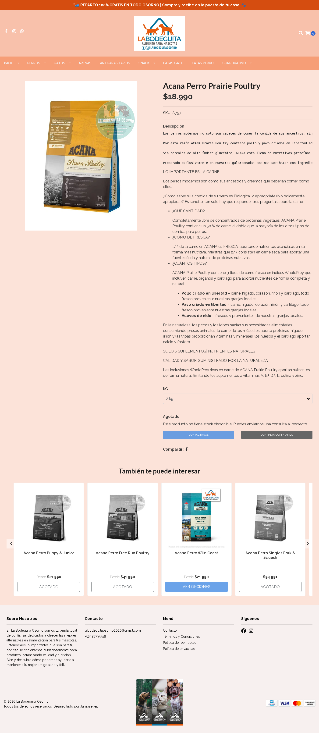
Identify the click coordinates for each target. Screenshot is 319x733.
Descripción (173, 126)
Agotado (171, 416)
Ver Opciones (196, 586)
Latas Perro (203, 63)
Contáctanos (199, 434)
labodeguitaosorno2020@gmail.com (113, 630)
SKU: (167, 113)
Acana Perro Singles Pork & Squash (270, 555)
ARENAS (85, 63)
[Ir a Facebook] (6, 31)
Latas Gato (173, 63)
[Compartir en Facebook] (186, 449)
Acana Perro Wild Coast (196, 553)
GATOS (59, 63)
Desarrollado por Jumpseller (75, 706)
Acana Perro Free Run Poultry (122, 553)
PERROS (33, 63)
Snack (143, 63)
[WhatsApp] (22, 31)
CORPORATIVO (234, 63)
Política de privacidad (179, 649)
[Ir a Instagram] (14, 31)
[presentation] (11, 543)
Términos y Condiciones (181, 636)
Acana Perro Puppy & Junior (49, 553)
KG (165, 389)
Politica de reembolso (179, 642)
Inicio (9, 63)
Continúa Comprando (277, 434)
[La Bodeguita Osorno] (159, 33)
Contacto (170, 630)
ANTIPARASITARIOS (115, 63)
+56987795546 (95, 636)
